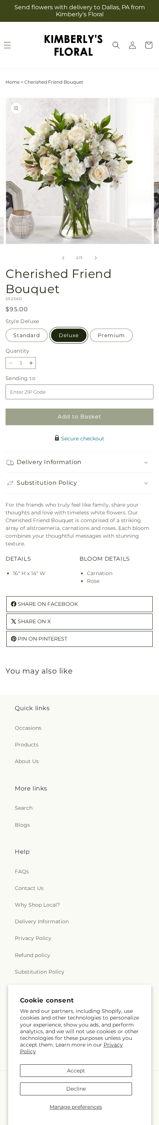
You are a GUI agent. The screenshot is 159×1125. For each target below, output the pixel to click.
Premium (111, 335)
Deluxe (69, 335)
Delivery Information (42, 921)
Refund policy (32, 955)
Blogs (22, 825)
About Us (27, 761)
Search (24, 808)
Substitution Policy (39, 971)
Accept (76, 1070)
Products (26, 744)
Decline (76, 1088)
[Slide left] (63, 258)
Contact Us (29, 888)
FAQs (22, 871)
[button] (116, 45)
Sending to (32, 378)
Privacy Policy (33, 938)
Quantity (17, 350)
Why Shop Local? (37, 904)
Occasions (28, 728)
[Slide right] (96, 258)
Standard (26, 335)
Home (13, 82)
